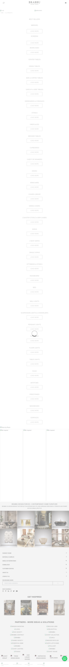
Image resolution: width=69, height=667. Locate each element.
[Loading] (34, 333)
